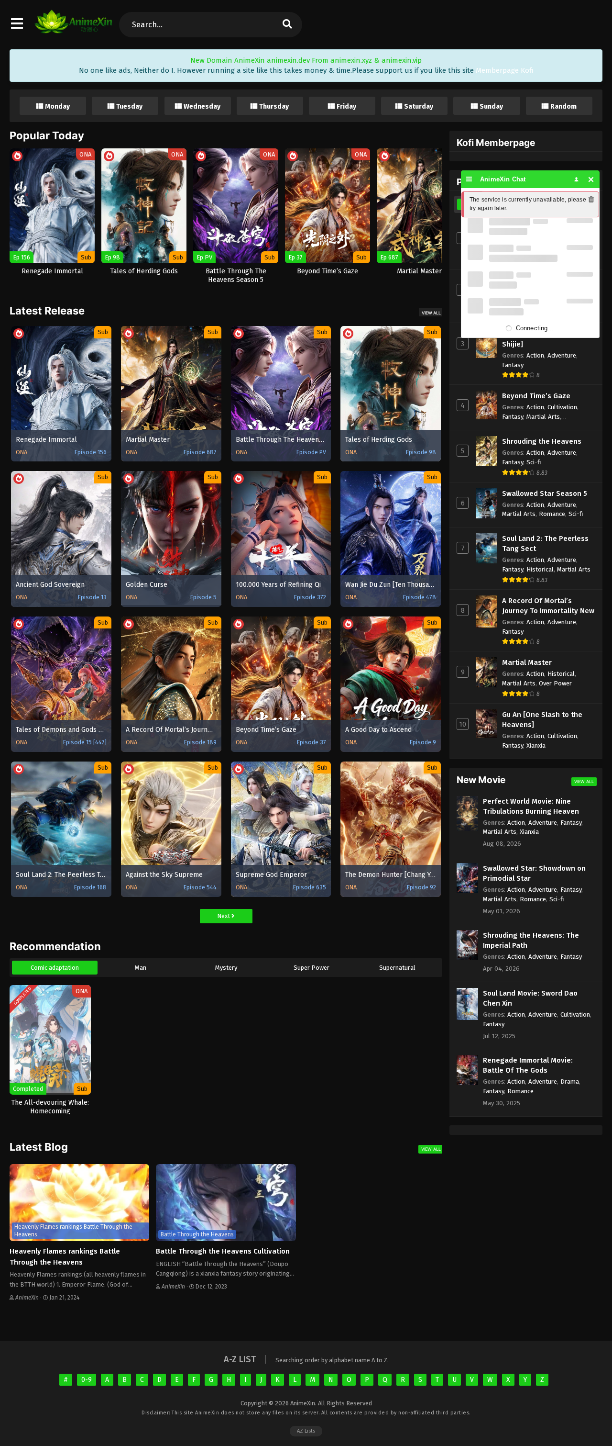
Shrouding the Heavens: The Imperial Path (531, 940)
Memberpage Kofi (505, 70)
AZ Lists (306, 1431)
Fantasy (513, 365)
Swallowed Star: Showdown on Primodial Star (534, 873)
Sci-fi (533, 462)
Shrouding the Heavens (541, 441)
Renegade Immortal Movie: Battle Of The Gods (528, 1065)
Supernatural (397, 967)
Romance (552, 513)
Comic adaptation (55, 967)
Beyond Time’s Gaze (536, 396)
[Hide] (591, 179)
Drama (569, 1081)
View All (431, 312)
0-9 (86, 1380)
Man (140, 967)
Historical (540, 569)
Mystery (226, 967)
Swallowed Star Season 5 (544, 493)
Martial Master (527, 662)
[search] (287, 24)
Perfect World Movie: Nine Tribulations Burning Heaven (531, 806)
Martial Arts (543, 416)
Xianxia (536, 745)
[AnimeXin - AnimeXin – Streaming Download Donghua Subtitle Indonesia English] (73, 28)
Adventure (561, 355)
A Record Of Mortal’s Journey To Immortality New (548, 605)
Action (535, 355)
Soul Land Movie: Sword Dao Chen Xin (530, 998)
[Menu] (469, 179)
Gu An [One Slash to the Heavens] (542, 719)
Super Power (311, 967)
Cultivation (562, 407)
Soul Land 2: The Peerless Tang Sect (545, 543)
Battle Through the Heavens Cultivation (223, 1251)
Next (224, 915)
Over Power (555, 683)
